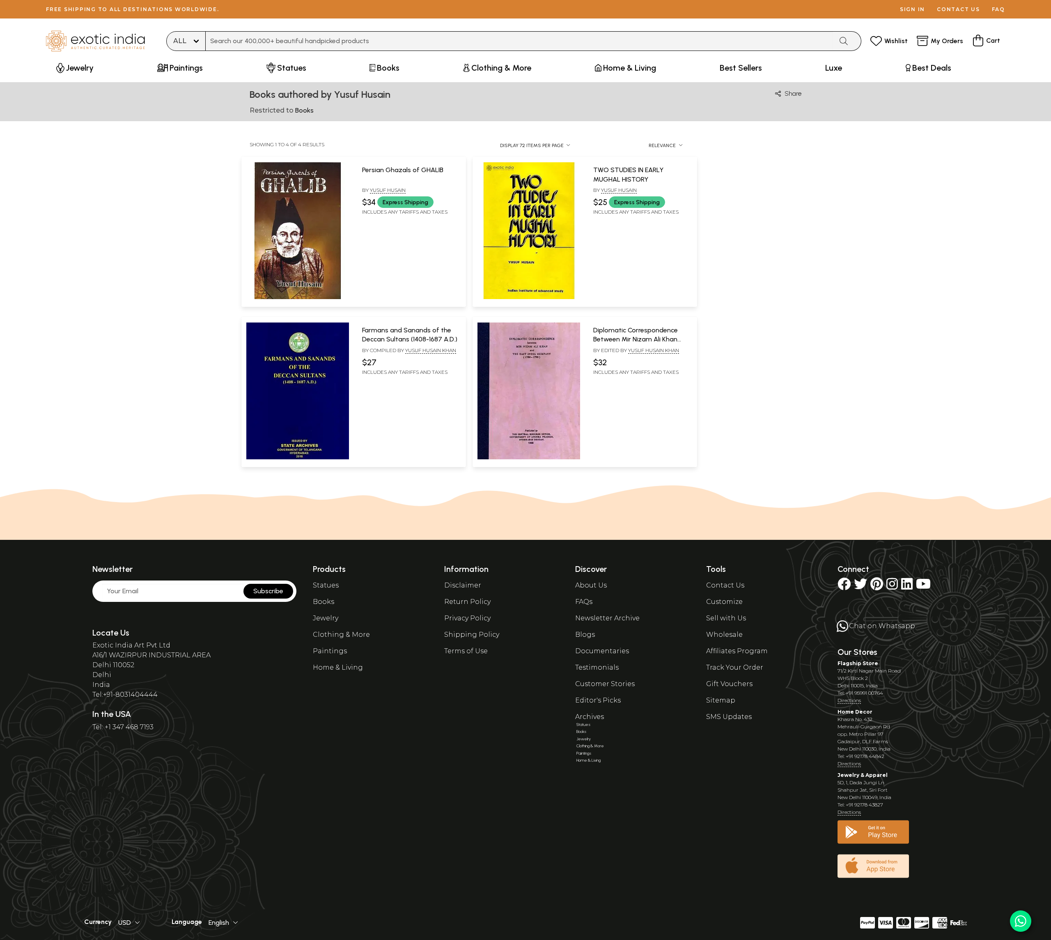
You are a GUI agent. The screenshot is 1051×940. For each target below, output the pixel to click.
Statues (326, 585)
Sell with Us (726, 618)
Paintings (330, 651)
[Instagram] (892, 586)
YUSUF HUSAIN (619, 190)
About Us (591, 585)
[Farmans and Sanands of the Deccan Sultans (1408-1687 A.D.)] (297, 458)
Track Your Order (734, 667)
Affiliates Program (737, 651)
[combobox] (519, 41)
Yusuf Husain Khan (430, 350)
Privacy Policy (467, 618)
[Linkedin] (907, 586)
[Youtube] (923, 586)
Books (323, 602)
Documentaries (602, 651)
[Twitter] (860, 586)
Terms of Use (466, 651)
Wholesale (724, 634)
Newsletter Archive (607, 618)
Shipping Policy (471, 634)
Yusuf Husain (388, 190)
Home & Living (338, 667)
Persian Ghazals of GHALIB (402, 170)
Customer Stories (605, 684)
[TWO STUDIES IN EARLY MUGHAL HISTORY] (528, 297)
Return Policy (467, 602)
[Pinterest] (876, 586)
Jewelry (325, 618)
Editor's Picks (598, 700)
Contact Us (725, 585)
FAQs (583, 602)
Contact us (958, 9)
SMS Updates (729, 717)
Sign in (912, 9)
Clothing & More (341, 634)
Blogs (585, 634)
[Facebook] (844, 586)
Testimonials (597, 667)
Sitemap (720, 700)
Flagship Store (858, 663)
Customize (724, 602)
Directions (849, 700)
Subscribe (268, 591)
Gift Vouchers (729, 684)
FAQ (998, 9)
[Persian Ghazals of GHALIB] (297, 297)
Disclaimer (462, 585)
